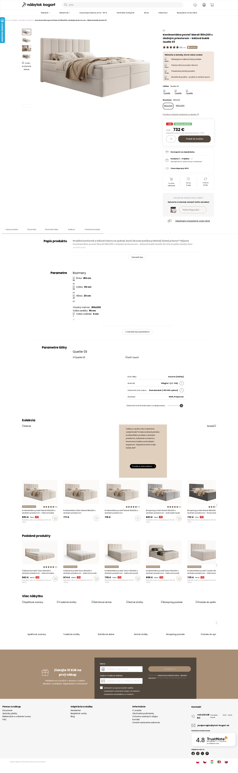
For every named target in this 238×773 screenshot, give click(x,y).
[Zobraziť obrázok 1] (26, 32)
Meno (102, 663)
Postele (14, 20)
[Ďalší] (26, 105)
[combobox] (122, 5)
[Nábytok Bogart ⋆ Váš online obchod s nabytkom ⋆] (38, 4)
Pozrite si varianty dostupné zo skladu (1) (181, 114)
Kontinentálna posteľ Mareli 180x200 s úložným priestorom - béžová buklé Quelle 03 (71, 20)
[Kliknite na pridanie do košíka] (55, 518)
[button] (188, 160)
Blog (73, 716)
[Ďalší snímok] (217, 505)
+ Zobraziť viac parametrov (137, 331)
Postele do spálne (26, 20)
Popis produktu (12, 229)
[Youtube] (202, 753)
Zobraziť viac (137, 257)
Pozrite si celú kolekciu (142, 466)
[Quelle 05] (190, 92)
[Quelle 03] (31, 524)
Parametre (31, 229)
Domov (7, 20)
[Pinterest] (207, 753)
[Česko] (205, 762)
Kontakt (136, 719)
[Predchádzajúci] (26, 27)
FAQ (4, 719)
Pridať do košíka (194, 138)
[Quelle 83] (179, 92)
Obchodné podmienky (143, 713)
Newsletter (76, 710)
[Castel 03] (36, 584)
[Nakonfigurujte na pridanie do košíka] (96, 518)
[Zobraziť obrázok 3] (26, 48)
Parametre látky (51, 229)
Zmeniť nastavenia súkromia (146, 722)
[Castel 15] (25, 584)
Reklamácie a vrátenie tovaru (16, 716)
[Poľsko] (197, 762)
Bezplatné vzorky (79, 713)
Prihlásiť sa (169, 668)
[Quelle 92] (168, 92)
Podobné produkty (92, 229)
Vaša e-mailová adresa (111, 675)
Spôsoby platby (9, 713)
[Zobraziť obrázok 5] (26, 66)
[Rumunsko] (219, 762)
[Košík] (212, 4)
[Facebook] (193, 753)
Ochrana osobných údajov (145, 716)
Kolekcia (71, 229)
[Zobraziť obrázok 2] (26, 40)
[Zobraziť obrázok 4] (26, 56)
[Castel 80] (23, 584)
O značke (136, 710)
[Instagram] (197, 753)
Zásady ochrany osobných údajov (168, 675)
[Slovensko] (226, 762)
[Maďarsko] (212, 762)
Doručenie (7, 710)
